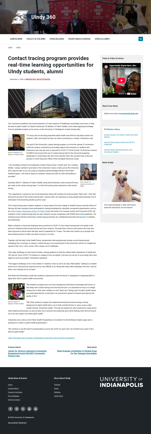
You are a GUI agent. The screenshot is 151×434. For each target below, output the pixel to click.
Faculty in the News (15, 392)
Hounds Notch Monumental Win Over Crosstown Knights (118, 151)
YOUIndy (57, 385)
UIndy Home (58, 396)
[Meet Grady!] (121, 184)
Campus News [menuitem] (16, 39)
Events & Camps (14, 400)
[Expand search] (141, 39)
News (18, 47)
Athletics (57, 392)
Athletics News (113, 129)
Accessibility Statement (17, 423)
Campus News (13, 388)
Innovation (30, 79)
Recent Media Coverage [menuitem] (79, 39)
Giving (56, 388)
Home (10, 47)
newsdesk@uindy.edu (129, 113)
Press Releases (13, 396)
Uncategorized (43, 79)
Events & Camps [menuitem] (102, 39)
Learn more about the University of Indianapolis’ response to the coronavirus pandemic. (41, 338)
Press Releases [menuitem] (57, 39)
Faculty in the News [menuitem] (36, 39)
